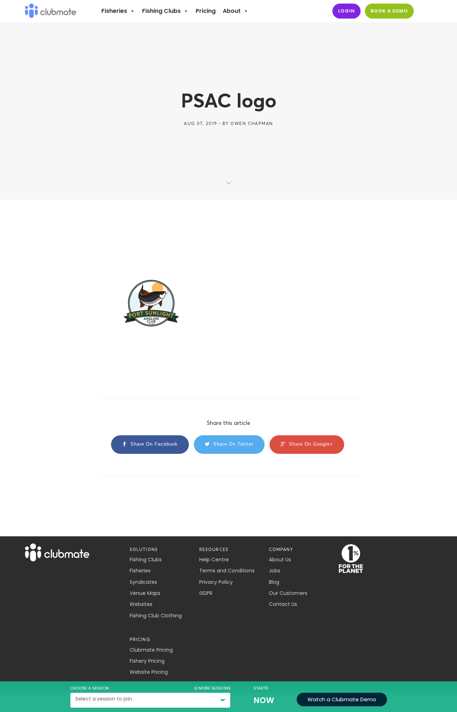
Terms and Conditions (227, 570)
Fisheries (114, 11)
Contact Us (283, 604)
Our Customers (288, 593)
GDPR (205, 593)
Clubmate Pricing (151, 649)
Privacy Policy (216, 582)
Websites (141, 604)
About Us (280, 559)
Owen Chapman (251, 123)
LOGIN (346, 10)
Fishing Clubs (161, 11)
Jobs (274, 570)
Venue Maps (145, 593)
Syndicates (143, 582)
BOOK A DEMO (389, 10)
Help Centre (214, 559)
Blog (274, 582)
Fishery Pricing (147, 661)
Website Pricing (149, 672)
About (232, 11)
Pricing (206, 11)
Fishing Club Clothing (156, 615)
